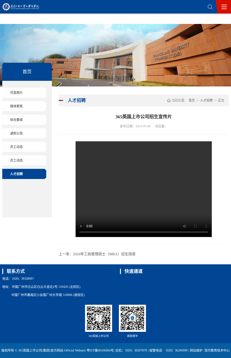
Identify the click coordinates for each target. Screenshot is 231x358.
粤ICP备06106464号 (100, 350)
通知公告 (16, 133)
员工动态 (16, 147)
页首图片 (16, 92)
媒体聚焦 (16, 106)
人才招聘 (16, 174)
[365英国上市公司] (24, 6)
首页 (192, 100)
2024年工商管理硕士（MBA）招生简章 (104, 254)
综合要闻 (16, 119)
